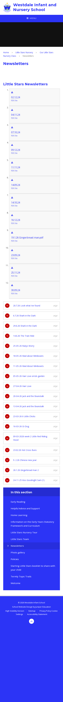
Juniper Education (43, 606)
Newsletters (28, 56)
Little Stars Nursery (24, 52)
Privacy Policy (45, 611)
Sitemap (31, 611)
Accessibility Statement (37, 614)
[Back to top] (31, 621)
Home (6, 52)
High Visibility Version (14, 611)
